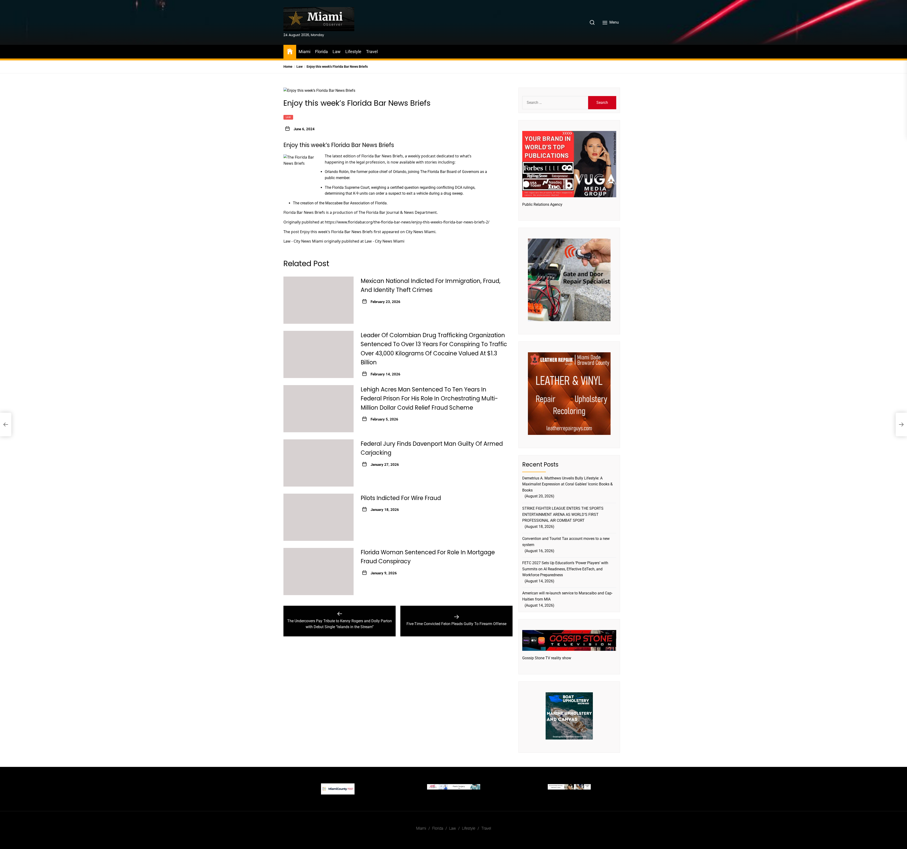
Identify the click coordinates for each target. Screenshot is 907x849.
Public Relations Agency (542, 204)
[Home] (289, 51)
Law (337, 51)
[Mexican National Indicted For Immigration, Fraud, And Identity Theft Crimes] (318, 300)
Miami (304, 51)
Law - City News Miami (303, 241)
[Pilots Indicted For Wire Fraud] (318, 517)
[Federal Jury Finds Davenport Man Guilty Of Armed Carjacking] (318, 463)
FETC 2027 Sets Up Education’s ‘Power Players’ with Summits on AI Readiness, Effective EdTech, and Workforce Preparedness (565, 569)
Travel (372, 51)
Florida (321, 51)
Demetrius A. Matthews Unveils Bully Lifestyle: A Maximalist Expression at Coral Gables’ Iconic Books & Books (567, 484)
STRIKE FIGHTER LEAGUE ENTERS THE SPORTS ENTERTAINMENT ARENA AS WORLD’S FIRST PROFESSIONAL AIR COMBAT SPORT (562, 514)
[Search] (592, 22)
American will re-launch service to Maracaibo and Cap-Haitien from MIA (567, 596)
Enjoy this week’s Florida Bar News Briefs (336, 231)
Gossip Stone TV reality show (546, 658)
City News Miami (420, 231)
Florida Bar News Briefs (382, 156)
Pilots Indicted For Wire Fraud (401, 498)
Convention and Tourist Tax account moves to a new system (566, 541)
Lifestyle (353, 51)
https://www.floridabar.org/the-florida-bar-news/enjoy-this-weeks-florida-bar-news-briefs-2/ (407, 222)
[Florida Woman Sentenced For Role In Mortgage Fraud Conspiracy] (318, 571)
